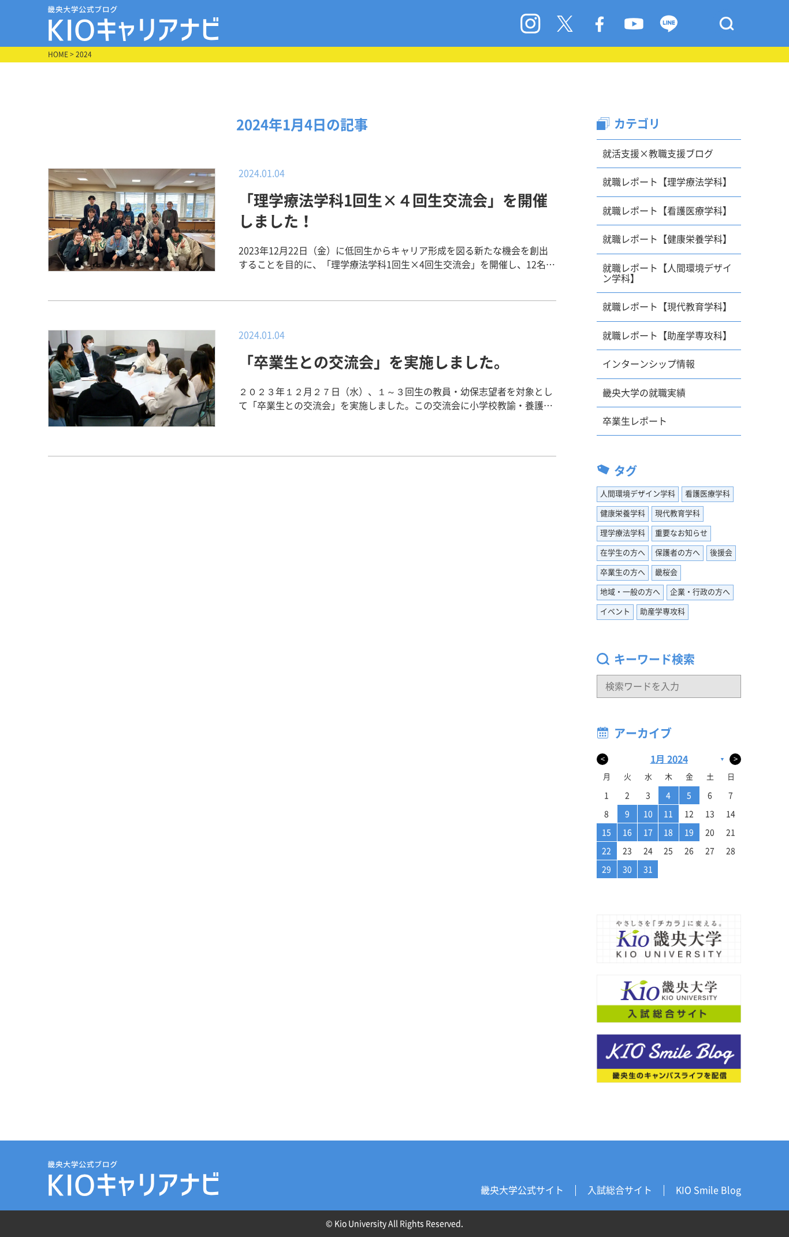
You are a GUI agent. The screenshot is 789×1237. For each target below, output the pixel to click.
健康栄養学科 (622, 513)
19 (689, 833)
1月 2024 (669, 759)
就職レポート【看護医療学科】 (667, 211)
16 (627, 833)
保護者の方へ (677, 552)
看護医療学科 (707, 493)
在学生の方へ (622, 552)
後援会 (721, 552)
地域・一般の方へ (630, 592)
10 (648, 814)
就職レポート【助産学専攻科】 (667, 335)
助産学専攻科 (662, 611)
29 (606, 869)
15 (606, 833)
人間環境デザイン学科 (637, 493)
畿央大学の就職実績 (644, 393)
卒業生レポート (634, 421)
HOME (58, 54)
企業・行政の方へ (700, 592)
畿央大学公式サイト (522, 1190)
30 (627, 869)
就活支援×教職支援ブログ (657, 153)
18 (668, 833)
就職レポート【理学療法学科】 (667, 182)
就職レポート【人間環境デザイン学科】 (667, 273)
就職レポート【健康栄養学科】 (667, 239)
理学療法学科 (622, 533)
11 (668, 814)
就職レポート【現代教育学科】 (667, 306)
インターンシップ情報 (648, 364)
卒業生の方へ (622, 572)
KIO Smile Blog (708, 1190)
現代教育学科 (677, 513)
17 (648, 833)
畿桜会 (666, 572)
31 (648, 869)
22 (606, 851)
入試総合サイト (619, 1190)
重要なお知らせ (681, 533)
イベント (615, 611)
